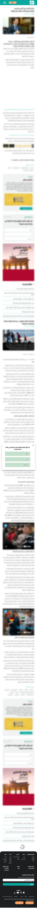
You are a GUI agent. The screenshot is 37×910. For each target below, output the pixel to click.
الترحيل (11, 691)
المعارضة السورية (25, 168)
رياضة (5, 856)
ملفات (10, 857)
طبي (24, 856)
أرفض (19, 903)
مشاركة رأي (31, 867)
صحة (24, 853)
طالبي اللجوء (14, 689)
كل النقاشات (9, 217)
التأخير (17, 691)
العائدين (22, 694)
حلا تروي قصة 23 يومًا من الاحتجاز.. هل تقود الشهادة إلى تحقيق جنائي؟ (19, 294)
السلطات (16, 694)
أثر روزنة (22, 895)
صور (19, 867)
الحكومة (7, 689)
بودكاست (6, 869)
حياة (5, 853)
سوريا (32, 168)
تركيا (9, 168)
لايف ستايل (23, 858)
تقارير (33, 856)
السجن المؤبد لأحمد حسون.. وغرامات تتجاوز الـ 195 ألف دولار (20, 307)
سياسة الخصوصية (31, 895)
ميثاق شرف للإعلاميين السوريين (7, 895)
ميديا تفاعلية (6, 866)
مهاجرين (20, 689)
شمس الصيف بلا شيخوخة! (28, 312)
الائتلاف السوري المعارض (28, 170)
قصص (33, 858)
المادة (28, 359)
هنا (12, 160)
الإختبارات (6, 867)
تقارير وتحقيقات (30, 853)
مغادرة (31, 689)
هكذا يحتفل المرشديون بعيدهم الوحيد (25, 289)
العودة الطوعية (30, 694)
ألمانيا (26, 689)
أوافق (29, 903)
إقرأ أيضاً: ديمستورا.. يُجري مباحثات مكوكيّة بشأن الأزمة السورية (19, 109)
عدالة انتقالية (31, 866)
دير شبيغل (10, 694)
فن (5, 857)
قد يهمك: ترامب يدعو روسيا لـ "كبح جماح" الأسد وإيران (21, 135)
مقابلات (10, 861)
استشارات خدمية (16, 856)
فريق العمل (15, 895)
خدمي (17, 853)
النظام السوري (16, 168)
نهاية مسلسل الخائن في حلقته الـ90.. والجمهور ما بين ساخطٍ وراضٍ (18, 316)
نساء (24, 857)
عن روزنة (26, 895)
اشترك (31, 884)
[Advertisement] (18, 88)
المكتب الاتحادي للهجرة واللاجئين (27, 691)
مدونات (33, 860)
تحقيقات (32, 857)
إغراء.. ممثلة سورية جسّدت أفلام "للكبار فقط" (23, 303)
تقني (18, 857)
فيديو (10, 858)
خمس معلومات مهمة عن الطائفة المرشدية (23, 299)
